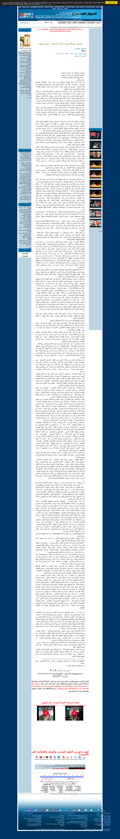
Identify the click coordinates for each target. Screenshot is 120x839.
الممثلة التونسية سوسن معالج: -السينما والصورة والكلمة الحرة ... (24, 183)
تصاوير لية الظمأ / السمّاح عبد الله (26, 216)
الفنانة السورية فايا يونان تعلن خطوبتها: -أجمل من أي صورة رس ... (25, 193)
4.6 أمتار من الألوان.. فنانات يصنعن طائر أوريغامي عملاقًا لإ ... (25, 164)
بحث (69, 783)
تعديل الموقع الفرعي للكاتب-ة (34, 824)
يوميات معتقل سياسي (25, 75)
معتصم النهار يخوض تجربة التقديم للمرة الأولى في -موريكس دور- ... (25, 159)
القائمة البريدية (60, 822)
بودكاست (26, 811)
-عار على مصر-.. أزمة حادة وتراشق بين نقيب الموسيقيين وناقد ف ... (25, 174)
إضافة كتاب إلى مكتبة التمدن (34, 819)
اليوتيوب (71, 759)
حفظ (74, 783)
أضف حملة (38, 822)
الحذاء (29, 56)
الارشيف (62, 818)
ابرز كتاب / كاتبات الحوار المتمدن (102, 824)
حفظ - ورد (45, 781)
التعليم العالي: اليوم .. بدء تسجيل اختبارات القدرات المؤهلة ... (25, 154)
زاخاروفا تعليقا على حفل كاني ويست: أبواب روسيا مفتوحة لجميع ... (25, 198)
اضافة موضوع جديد (36, 815)
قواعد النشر (107, 822)
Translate (65, 676)
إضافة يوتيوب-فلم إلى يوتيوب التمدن (32, 818)
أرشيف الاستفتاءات (59, 819)
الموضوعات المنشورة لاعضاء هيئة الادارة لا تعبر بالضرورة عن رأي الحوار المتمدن (45, 830)
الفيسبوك (79, 759)
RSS (67, 759)
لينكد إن (63, 811)
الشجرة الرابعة (27, 78)
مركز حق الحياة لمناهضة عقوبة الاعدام (78, 821)
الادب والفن (89, 27)
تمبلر (47, 759)
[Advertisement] (95, 52)
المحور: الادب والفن (80, 56)
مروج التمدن (61, 821)
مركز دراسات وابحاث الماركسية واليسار (77, 815)
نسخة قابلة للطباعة (73, 781)
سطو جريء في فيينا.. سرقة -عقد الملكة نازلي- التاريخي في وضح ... (25, 179)
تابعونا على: (84, 758)
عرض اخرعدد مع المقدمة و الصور (102, 818)
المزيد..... (99, 231)
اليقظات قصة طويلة (25, 65)
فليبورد (41, 759)
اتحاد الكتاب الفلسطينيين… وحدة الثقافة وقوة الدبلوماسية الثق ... (25, 169)
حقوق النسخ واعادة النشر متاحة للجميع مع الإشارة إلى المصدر (49, 829)
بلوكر (44, 759)
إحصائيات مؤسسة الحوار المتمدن (102, 821)
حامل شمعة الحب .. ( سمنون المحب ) (25, 85)
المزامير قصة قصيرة (25, 55)
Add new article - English (34, 821)
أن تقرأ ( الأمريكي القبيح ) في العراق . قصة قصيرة (24, 52)
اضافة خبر (38, 817)
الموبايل (37, 759)
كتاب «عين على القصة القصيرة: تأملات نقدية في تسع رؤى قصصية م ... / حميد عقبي (24, 242)
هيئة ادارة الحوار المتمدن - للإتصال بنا (101, 819)
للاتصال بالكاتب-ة (48, 783)
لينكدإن (59, 759)
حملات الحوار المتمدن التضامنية (56, 817)
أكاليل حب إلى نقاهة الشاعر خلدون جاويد (25, 80)
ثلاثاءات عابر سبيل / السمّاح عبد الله (26, 219)
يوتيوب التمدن (84, 825)
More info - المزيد (45, 4)
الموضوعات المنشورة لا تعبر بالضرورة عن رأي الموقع (97, 829)
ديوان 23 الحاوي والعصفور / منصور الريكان (26, 237)
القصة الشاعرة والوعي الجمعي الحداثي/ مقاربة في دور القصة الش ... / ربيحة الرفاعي (25, 212)
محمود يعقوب (82, 27)
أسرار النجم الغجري (25, 91)
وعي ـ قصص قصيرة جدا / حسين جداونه (24, 233)
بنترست (51, 759)
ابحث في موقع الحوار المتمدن (34, 825)
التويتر (75, 759)
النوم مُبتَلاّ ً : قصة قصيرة (24, 90)
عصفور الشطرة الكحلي (25, 83)
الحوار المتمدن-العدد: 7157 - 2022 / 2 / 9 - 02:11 (71, 53)
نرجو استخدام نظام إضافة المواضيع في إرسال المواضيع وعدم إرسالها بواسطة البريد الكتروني (88, 830)
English (62, 825)
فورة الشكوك (27, 77)
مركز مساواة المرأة (82, 817)
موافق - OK (111, 2)
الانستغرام (63, 759)
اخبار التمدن (61, 815)
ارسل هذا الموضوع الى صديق (58, 781)
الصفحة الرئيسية (97, 27)
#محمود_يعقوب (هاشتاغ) (63, 670)
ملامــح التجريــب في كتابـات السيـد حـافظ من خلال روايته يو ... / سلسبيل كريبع (25, 223)
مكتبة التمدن (84, 826)
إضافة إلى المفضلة (60, 783)
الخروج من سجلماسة (25, 61)
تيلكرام (55, 759)
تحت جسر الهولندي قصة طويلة (26, 70)
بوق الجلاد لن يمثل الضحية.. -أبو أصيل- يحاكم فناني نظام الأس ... (24, 188)
